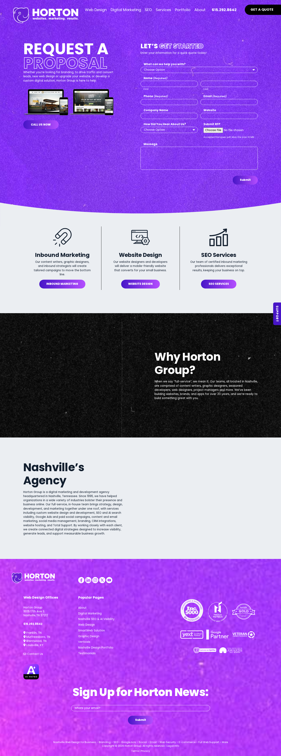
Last (205, 89)
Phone (156, 96)
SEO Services (219, 284)
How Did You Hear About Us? (165, 124)
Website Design (140, 284)
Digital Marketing (90, 613)
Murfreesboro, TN (38, 637)
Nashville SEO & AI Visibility (96, 619)
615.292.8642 (32, 624)
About (82, 608)
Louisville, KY (34, 645)
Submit (245, 180)
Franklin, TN (34, 633)
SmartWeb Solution (91, 631)
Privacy (145, 751)
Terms (135, 751)
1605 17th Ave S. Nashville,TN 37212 (35, 613)
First (146, 89)
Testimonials (87, 653)
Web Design (86, 625)
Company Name (156, 110)
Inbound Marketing (62, 284)
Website (209, 110)
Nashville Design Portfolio (95, 648)
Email (215, 96)
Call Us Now (41, 125)
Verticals (84, 642)
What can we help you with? (165, 64)
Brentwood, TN (36, 641)
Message (150, 144)
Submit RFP (211, 124)
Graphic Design (88, 636)
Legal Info (173, 746)
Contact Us (34, 654)
